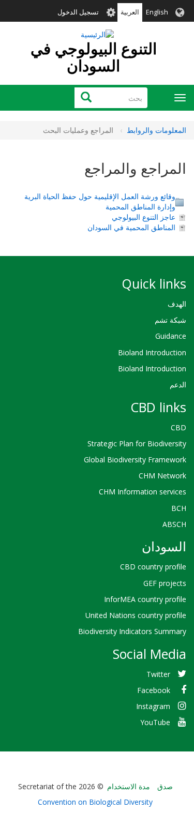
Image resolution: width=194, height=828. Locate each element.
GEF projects (164, 583)
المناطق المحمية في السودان (131, 227)
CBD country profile (153, 566)
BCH (178, 508)
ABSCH (174, 524)
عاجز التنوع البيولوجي (143, 217)
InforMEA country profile (145, 599)
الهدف (177, 304)
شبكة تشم (170, 320)
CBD (178, 427)
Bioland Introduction (152, 352)
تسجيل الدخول (78, 12)
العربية (130, 12)
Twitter (158, 674)
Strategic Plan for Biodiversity (136, 443)
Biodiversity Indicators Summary (132, 631)
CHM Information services (142, 491)
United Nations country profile (135, 615)
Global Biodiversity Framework (135, 459)
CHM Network (162, 475)
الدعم (178, 384)
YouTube (155, 722)
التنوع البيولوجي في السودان (94, 57)
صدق (165, 786)
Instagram (153, 706)
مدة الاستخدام (128, 786)
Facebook (153, 690)
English (157, 12)
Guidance (170, 336)
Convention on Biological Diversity (95, 802)
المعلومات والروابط (156, 130)
